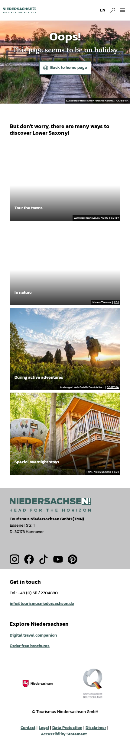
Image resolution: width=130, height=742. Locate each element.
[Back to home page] (19, 10)
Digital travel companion (33, 635)
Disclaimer (96, 727)
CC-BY (115, 218)
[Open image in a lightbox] (50, 504)
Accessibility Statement (64, 734)
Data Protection (67, 727)
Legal (44, 727)
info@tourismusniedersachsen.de (42, 603)
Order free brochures (30, 646)
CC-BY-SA (122, 101)
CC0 (116, 302)
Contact (28, 727)
